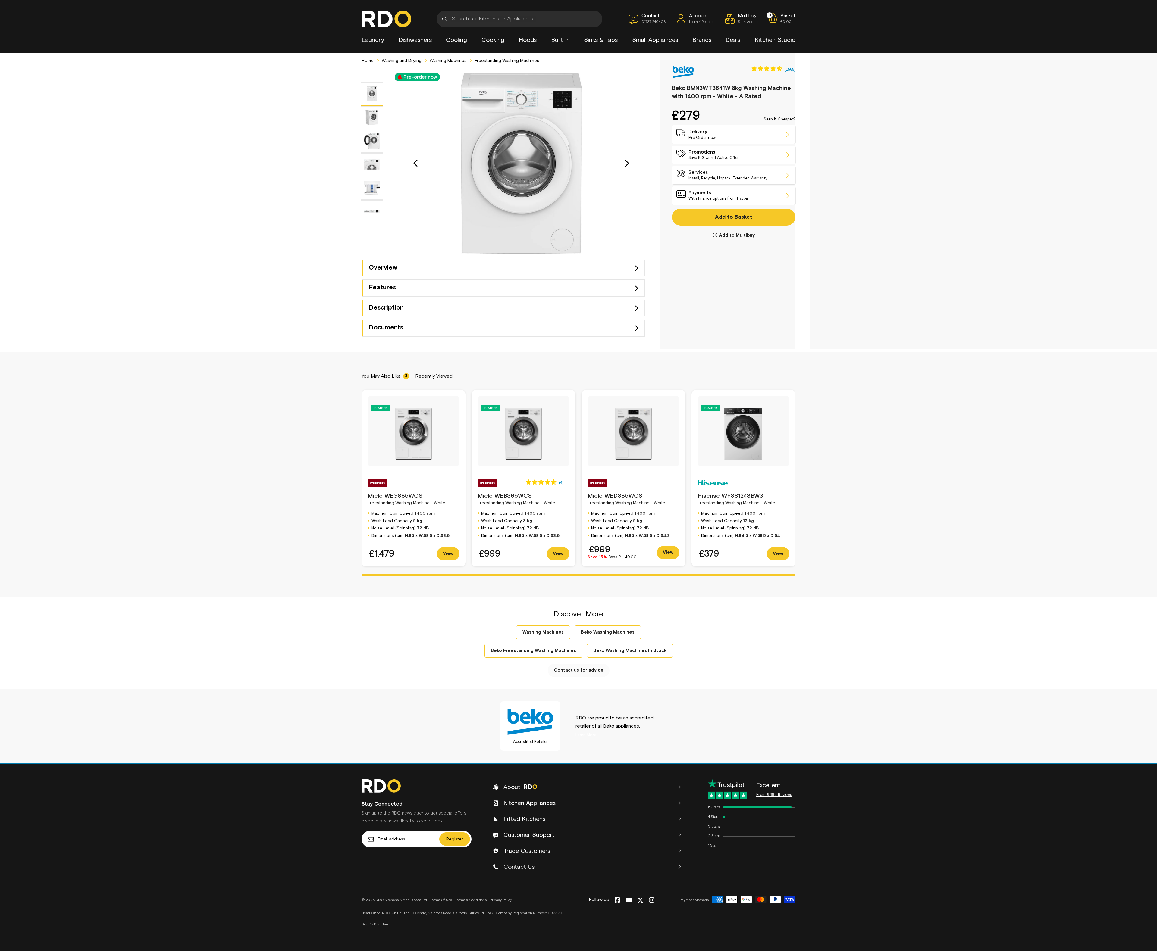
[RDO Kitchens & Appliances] (386, 19)
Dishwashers (415, 40)
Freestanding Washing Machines (506, 60)
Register (454, 839)
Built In (560, 40)
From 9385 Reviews (774, 795)
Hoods (528, 40)
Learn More (586, 735)
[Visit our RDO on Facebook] (617, 900)
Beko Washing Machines (608, 632)
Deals (733, 40)
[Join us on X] (640, 900)
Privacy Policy (501, 900)
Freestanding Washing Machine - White (406, 499)
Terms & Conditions (471, 900)
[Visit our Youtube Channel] (629, 900)
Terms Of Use (441, 900)
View (448, 553)
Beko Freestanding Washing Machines (533, 650)
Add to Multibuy (737, 235)
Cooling (456, 40)
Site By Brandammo (378, 924)
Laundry (373, 40)
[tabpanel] (414, 478)
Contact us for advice (579, 670)
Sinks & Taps (601, 40)
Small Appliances (655, 40)
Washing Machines (447, 60)
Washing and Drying (401, 60)
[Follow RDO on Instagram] (651, 900)
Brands (701, 40)
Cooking (492, 40)
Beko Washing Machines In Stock (629, 650)
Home (368, 60)
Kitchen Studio (775, 40)
